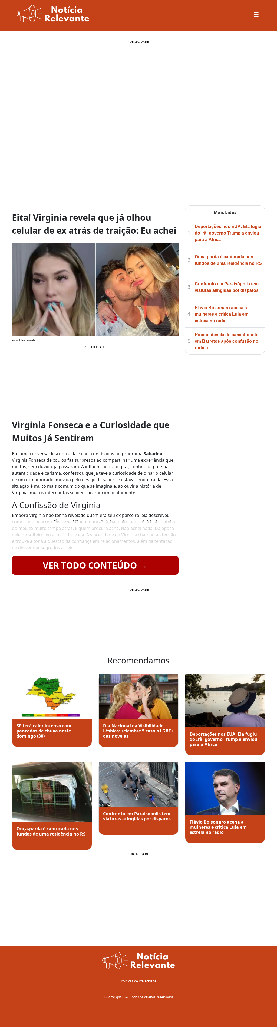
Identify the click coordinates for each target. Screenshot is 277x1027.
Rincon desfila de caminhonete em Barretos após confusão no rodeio (226, 341)
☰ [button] (256, 14)
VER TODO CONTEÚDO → (95, 565)
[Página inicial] (138, 961)
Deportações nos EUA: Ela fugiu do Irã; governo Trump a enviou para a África (228, 233)
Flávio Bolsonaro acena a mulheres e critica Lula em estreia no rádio (221, 314)
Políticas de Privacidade (138, 981)
